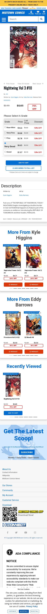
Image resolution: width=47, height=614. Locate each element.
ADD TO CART (23, 163)
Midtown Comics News (11, 479)
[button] (31, 13)
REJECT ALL (35, 611)
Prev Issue (10, 84)
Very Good (9, 146)
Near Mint (11, 127)
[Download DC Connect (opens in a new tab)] (24, 525)
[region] (5, 259)
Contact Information (9, 472)
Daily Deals (21, 457)
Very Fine (11, 133)
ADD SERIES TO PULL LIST (24, 168)
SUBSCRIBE (27, 452)
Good (9, 152)
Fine (8, 138)
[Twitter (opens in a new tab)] (16, 533)
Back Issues (33, 457)
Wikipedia (6, 475)
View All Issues (23, 84)
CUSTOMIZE (12, 611)
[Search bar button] (41, 19)
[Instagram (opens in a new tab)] (35, 533)
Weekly (11, 457)
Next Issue (37, 84)
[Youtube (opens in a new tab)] (25, 533)
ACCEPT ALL (24, 611)
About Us (6, 469)
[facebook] (7, 533)
